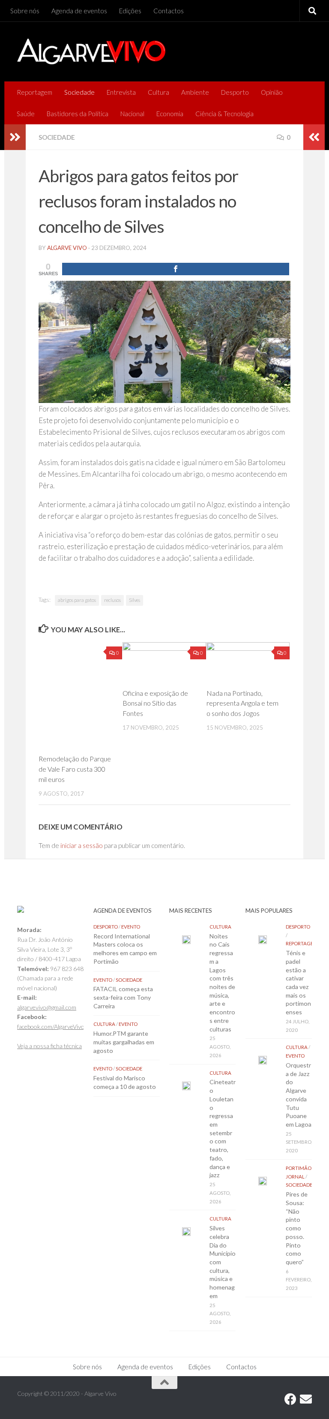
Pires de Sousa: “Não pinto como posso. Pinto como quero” (297, 1228)
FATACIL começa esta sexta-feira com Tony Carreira (123, 997)
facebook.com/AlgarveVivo (50, 1026)
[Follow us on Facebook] (290, 1399)
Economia (169, 113)
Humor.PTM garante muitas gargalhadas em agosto (123, 1042)
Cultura (158, 92)
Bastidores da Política (77, 113)
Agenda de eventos (79, 11)
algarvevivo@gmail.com (46, 1007)
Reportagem (34, 92)
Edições (130, 11)
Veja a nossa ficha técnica (49, 1045)
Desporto (235, 92)
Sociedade (79, 92)
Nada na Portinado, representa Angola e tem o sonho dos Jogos (242, 703)
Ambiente (195, 92)
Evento (130, 926)
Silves (134, 600)
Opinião (272, 92)
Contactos (168, 11)
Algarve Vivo (67, 247)
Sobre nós (24, 11)
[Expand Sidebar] (15, 137)
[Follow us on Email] (306, 1399)
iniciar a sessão (81, 845)
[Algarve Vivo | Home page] (91, 51)
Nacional (132, 113)
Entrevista (121, 92)
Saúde (26, 113)
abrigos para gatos (77, 600)
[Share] (175, 269)
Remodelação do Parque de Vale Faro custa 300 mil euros (75, 769)
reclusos (112, 600)
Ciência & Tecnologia (224, 113)
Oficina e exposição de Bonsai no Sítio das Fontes (155, 703)
